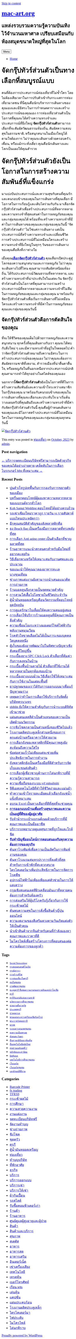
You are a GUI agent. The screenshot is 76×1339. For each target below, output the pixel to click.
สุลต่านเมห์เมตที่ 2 (18, 1048)
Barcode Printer (20, 1087)
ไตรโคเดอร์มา (20, 1312)
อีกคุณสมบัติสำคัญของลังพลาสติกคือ (36, 523)
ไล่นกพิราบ (18, 1328)
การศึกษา (17, 1104)
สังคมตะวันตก (16, 1036)
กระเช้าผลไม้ (19, 1098)
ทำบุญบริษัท (18, 1160)
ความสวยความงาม (23, 1109)
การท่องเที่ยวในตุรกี (19, 978)
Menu (6, 51)
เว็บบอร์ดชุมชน (17, 1067)
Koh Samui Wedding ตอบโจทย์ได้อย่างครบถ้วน (42, 508)
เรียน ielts (16, 1287)
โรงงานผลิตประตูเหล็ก (26, 1307)
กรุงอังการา (15, 971)
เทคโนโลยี (17, 1272)
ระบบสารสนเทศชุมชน (20, 1029)
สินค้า (14, 1226)
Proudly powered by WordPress (22, 1335)
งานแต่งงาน (18, 1114)
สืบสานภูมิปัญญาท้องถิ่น (21, 1040)
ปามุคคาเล (15, 1013)
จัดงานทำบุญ (19, 1124)
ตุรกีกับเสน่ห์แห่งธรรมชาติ (22, 998)
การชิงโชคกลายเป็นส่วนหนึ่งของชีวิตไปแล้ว (41, 727)
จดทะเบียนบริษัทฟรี (23, 1119)
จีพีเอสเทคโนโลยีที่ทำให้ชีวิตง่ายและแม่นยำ (41, 788)
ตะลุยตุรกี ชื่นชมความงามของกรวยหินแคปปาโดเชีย (34, 990)
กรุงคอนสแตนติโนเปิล (20, 967)
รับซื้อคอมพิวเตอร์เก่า (25, 1205)
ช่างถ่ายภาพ (18, 1129)
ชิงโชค (15, 1134)
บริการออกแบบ (20, 1180)
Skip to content (11, 3)
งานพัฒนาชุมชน (17, 986)
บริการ (14, 1175)
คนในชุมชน (15, 982)
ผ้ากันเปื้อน (17, 1195)
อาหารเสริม (18, 1256)
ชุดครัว (15, 1139)
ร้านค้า (15, 1210)
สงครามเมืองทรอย (18, 1033)
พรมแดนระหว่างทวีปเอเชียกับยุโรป (26, 1017)
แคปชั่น (15, 1297)
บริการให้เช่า (19, 1190)
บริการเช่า (17, 1185)
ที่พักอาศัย (17, 1165)
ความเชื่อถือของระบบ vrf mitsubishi (34, 783)
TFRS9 (14, 1094)
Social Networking (18, 963)
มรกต (12, 1025)
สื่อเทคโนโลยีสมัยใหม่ (20, 1044)
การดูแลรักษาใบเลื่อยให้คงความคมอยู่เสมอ (40, 610)
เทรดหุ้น (15, 1277)
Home (14, 59)
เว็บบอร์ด (14, 1064)
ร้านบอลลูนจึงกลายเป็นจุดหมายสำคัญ (36, 589)
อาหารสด (17, 1251)
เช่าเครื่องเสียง (20, 1267)
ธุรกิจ (13, 1170)
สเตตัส (14, 1241)
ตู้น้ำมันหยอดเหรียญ (24, 1149)
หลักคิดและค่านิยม (18, 1052)
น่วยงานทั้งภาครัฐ (18, 1005)
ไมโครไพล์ (17, 1323)
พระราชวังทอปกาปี (19, 1021)
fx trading (16, 1090)
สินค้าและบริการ (21, 1231)
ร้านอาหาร (17, 1216)
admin (6, 444)
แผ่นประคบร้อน (21, 1302)
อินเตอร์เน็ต (18, 1261)
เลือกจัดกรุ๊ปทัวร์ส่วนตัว (28, 258)
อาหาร (14, 1246)
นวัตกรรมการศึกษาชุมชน (21, 1002)
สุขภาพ (15, 1236)
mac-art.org (18, 13)
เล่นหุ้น (14, 1292)
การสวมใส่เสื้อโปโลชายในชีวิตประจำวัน (38, 595)
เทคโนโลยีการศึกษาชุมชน (22, 1060)
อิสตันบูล (14, 1056)
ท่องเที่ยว (40, 439)
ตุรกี (12, 994)
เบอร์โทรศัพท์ (19, 1282)
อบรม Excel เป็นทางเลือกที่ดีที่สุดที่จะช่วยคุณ (41, 803)
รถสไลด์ (15, 1200)
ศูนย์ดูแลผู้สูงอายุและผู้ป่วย (28, 1221)
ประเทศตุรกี (15, 1009)
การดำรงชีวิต (16, 974)
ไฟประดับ (16, 1317)
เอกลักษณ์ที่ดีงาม (18, 1071)
